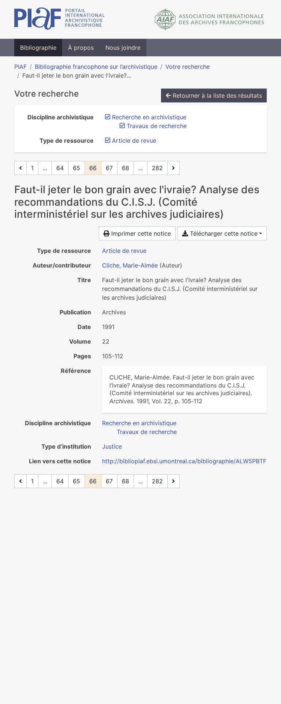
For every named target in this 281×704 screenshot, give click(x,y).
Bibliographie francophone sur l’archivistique (96, 66)
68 (125, 168)
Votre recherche (187, 66)
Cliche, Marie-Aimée (130, 265)
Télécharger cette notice (223, 233)
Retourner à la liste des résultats (216, 95)
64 (60, 168)
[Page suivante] (173, 168)
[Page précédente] (20, 168)
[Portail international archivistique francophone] (59, 19)
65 (76, 168)
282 (157, 168)
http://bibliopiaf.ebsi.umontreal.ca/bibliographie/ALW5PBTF (184, 461)
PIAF (20, 66)
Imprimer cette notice (140, 233)
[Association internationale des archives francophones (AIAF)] (209, 19)
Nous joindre (122, 47)
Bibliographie (38, 47)
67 (109, 168)
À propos (81, 47)
